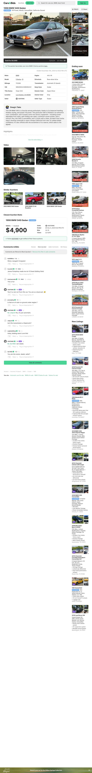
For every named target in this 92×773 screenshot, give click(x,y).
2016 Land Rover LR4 (78, 615)
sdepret (10, 320)
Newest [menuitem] (33, 247)
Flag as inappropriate (25, 263)
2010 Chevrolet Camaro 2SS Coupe (78, 463)
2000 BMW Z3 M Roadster (30, 207)
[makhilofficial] (5, 331)
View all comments (35, 363)
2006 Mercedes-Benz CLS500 (77, 526)
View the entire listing (34, 139)
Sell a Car (30, 3)
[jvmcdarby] (5, 300)
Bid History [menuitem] (64, 247)
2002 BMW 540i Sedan (11, 206)
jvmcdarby (11, 300)
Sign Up (83, 3)
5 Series (18, 79)
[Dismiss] (89, 770)
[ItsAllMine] (5, 258)
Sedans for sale (53, 375)
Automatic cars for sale (17, 375)
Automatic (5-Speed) (15, 371)
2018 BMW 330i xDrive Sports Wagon (78, 431)
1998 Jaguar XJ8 (77, 184)
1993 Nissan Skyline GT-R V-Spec (78, 235)
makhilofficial (12, 331)
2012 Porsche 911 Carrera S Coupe (77, 307)
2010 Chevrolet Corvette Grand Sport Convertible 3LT (78, 557)
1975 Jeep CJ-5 (76, 259)
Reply (14, 263)
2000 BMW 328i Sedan (54, 206)
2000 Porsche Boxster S (76, 160)
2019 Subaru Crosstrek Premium (78, 209)
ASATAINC (21, 98)
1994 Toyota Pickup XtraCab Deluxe (78, 107)
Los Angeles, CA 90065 (23, 95)
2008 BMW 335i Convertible (77, 495)
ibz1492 (10, 351)
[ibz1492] (5, 351)
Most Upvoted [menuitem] (42, 247)
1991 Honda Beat (77, 588)
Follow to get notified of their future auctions (25, 239)
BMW (17, 75)
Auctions (21, 3)
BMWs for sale (29, 375)
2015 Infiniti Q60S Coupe (77, 335)
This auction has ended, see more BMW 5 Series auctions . (27, 66)
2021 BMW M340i (77, 82)
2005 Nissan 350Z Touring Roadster (77, 283)
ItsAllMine (11, 258)
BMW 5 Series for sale (41, 375)
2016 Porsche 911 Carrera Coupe (77, 367)
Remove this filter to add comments (44, 252)
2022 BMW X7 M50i (78, 134)
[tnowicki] (12, 226)
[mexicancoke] (5, 279)
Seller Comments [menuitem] (53, 247)
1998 (35, 371)
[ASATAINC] (17, 99)
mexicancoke (12, 279)
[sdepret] (5, 320)
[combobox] (55, 3)
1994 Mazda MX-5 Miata (77, 397)
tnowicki (16, 226)
